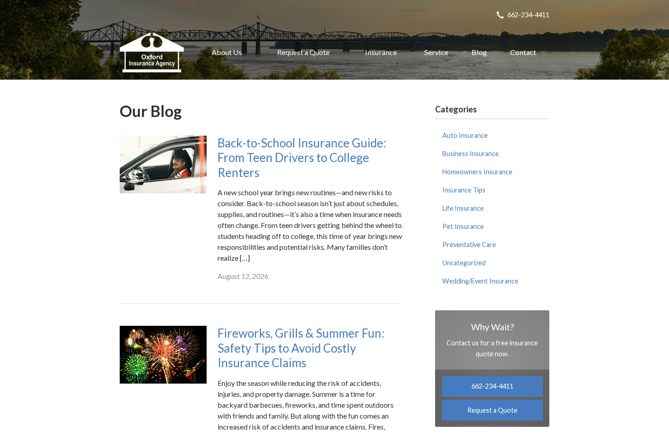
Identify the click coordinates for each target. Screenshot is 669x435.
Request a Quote (303, 52)
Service (436, 52)
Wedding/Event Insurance (480, 281)
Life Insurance (463, 208)
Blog (479, 52)
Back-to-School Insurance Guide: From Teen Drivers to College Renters (302, 158)
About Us (227, 52)
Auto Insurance (465, 135)
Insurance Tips (464, 190)
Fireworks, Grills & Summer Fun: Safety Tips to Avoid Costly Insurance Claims (301, 348)
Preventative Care (469, 244)
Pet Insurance (463, 226)
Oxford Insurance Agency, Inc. (152, 52)
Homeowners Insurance (477, 172)
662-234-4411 (528, 15)
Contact (523, 52)
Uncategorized (464, 263)
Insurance (381, 52)
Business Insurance (470, 153)
